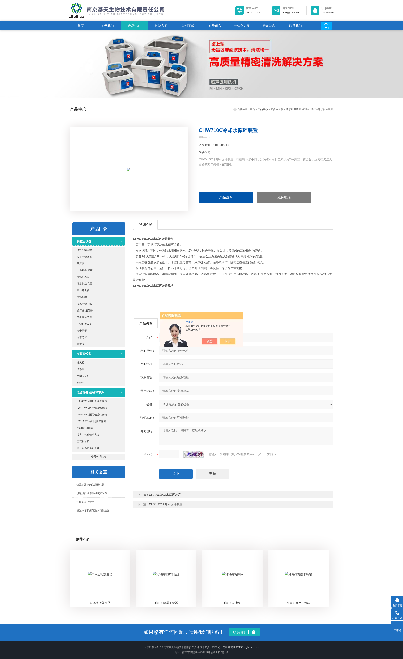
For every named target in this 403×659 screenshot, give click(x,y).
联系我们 (295, 25)
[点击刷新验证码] (193, 454)
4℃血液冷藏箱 (85, 428)
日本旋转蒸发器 (100, 602)
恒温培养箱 (83, 276)
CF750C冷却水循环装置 (165, 494)
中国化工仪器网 (221, 647)
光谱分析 (82, 337)
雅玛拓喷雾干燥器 (166, 602)
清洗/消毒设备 (85, 250)
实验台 (80, 382)
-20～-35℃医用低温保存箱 (92, 414)
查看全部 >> (99, 456)
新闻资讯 (268, 25)
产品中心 (134, 25)
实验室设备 (84, 353)
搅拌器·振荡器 (85, 310)
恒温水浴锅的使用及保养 (90, 484)
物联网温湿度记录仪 (88, 448)
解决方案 (161, 25)
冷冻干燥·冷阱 (85, 303)
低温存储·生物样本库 (90, 392)
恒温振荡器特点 (85, 501)
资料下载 (188, 25)
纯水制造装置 (293, 109)
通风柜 (80, 362)
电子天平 (82, 330)
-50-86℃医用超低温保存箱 (92, 401)
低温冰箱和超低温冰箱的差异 (93, 510)
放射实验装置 (84, 317)
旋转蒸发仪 (83, 290)
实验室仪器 (277, 109)
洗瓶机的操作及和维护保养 (92, 493)
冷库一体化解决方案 (88, 434)
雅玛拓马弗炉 (232, 602)
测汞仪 (80, 344)
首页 (80, 25)
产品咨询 (226, 197)
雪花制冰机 (83, 441)
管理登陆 (235, 647)
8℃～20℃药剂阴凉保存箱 (91, 421)
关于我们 (107, 25)
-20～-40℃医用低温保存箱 (92, 407)
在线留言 (215, 25)
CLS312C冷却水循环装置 (165, 504)
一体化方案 (242, 25)
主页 (252, 109)
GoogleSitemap (250, 647)
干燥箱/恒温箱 (85, 270)
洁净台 (80, 369)
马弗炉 (80, 263)
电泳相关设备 (84, 323)
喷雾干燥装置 (84, 256)
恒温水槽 (82, 297)
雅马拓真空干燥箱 (298, 602)
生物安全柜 (83, 376)
